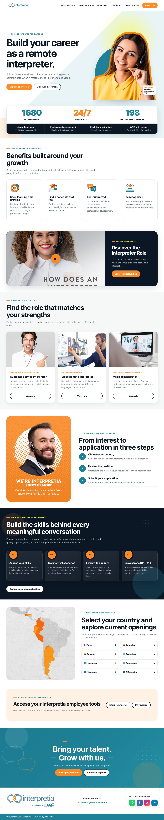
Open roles (102, 5)
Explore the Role (86, 5)
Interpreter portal (118, 705)
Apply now (150, 5)
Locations (115, 5)
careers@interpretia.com (94, 802)
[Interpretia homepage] (18, 5)
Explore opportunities (126, 274)
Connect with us (131, 5)
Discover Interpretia (47, 86)
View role (30, 396)
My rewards (141, 705)
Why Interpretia (68, 5)
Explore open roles (19, 86)
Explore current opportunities (25, 589)
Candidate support (96, 772)
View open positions (68, 772)
